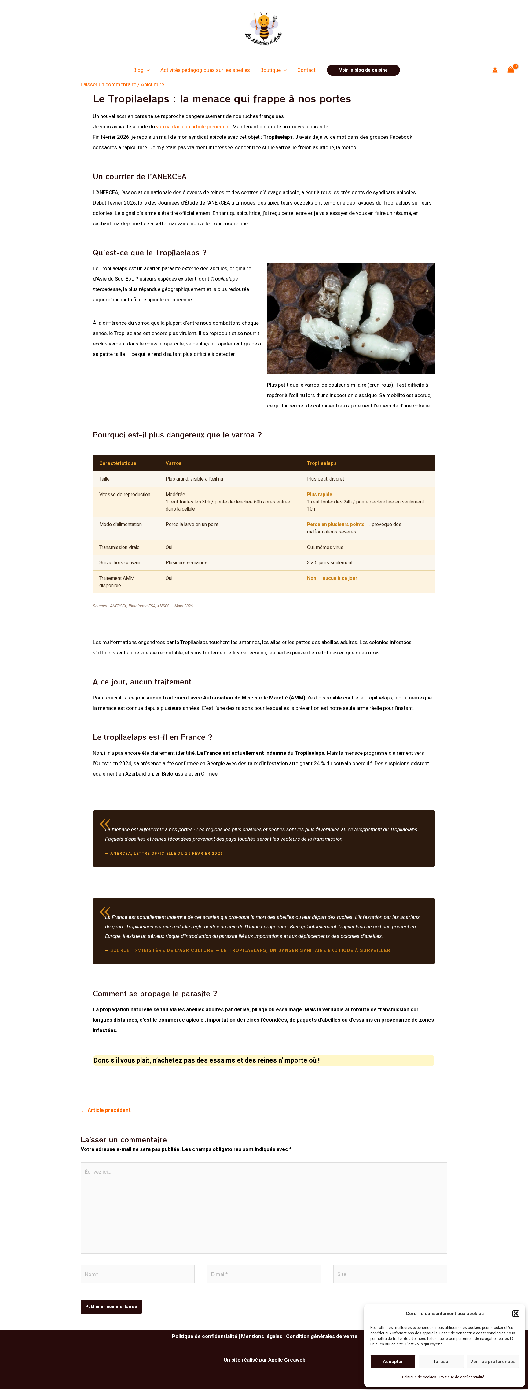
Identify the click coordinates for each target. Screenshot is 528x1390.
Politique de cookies (419, 1377)
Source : (250, 950)
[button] (516, 1314)
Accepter (393, 1361)
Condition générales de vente (322, 1336)
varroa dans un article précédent (193, 127)
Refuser (441, 1361)
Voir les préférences (492, 1361)
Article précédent (106, 1110)
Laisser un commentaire (108, 84)
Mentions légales (261, 1336)
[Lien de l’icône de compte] (495, 70)
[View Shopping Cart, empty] (510, 70)
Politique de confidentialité (461, 1377)
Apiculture (152, 84)
